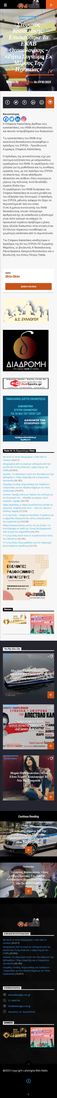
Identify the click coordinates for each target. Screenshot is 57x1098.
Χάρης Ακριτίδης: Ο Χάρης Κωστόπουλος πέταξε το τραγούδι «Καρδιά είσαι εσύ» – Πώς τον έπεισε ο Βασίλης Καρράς (28, 508)
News (23, 19)
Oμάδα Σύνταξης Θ (13, 693)
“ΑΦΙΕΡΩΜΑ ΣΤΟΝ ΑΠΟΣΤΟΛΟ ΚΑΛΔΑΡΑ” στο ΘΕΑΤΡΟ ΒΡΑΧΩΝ (28, 725)
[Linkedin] (17, 119)
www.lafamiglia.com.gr (19, 994)
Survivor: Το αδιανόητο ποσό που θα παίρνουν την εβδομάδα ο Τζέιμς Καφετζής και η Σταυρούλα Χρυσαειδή (28, 477)
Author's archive (28, 286)
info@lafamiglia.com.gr (19, 1006)
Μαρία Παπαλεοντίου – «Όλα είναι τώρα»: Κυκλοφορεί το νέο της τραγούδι (28, 776)
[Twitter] (11, 119)
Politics (32, 19)
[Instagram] (23, 119)
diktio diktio (26, 82)
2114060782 (14, 1000)
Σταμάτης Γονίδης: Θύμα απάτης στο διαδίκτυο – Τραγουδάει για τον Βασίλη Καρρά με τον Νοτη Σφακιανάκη (27, 487)
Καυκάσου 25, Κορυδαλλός (21, 1011)
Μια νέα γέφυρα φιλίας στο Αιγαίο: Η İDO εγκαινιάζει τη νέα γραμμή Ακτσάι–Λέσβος (28, 674)
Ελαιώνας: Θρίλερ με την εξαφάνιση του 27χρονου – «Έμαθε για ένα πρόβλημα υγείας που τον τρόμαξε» (28, 836)
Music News (10, 707)
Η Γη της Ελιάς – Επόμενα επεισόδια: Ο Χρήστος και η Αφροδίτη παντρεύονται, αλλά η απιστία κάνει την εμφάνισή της (28, 518)
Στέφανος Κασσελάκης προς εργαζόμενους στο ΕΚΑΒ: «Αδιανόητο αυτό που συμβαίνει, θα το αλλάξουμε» (29, 877)
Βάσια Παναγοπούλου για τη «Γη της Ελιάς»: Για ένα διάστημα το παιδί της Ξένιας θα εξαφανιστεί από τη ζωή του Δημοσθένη (27, 528)
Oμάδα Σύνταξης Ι (13, 744)
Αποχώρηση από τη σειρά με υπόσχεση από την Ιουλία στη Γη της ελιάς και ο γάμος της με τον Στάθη (27, 467)
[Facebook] (6, 119)
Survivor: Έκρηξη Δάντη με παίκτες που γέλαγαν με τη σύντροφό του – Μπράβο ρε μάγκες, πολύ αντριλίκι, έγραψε (28, 497)
